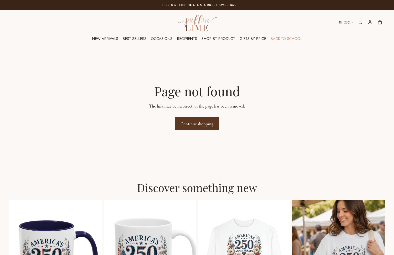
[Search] (360, 22)
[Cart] (380, 22)
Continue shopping (197, 123)
